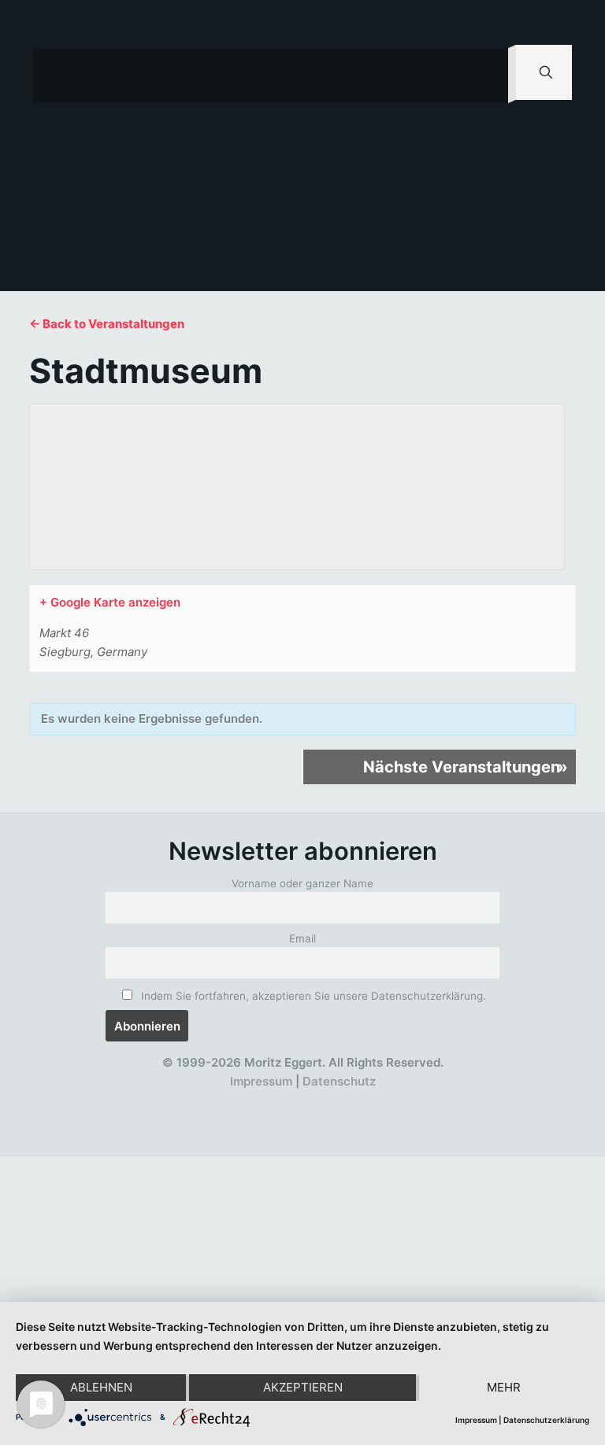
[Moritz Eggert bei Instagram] (296, 1100)
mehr (504, 1387)
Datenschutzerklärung (546, 1420)
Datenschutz (339, 1081)
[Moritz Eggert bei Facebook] (210, 1100)
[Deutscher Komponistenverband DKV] (354, 1100)
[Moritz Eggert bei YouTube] (267, 1100)
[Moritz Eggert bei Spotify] (382, 1100)
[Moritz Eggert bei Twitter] (239, 1100)
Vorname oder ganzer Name (302, 883)
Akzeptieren (303, 1387)
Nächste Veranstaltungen (465, 767)
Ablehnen (101, 1387)
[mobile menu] (483, 75)
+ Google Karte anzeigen (109, 602)
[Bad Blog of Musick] (325, 1100)
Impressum (261, 1081)
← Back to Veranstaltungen (106, 323)
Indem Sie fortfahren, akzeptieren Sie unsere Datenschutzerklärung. (312, 996)
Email (302, 938)
